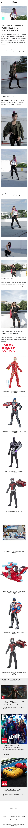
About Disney (6, 813)
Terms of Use (21, 813)
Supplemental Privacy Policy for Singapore (17, 816)
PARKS (16, 808)
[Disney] (14, 2)
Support (11, 813)
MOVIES (11, 808)
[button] (2, 2)
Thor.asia (3, 341)
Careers (16, 813)
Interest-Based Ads (14, 819)
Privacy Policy (5, 816)
